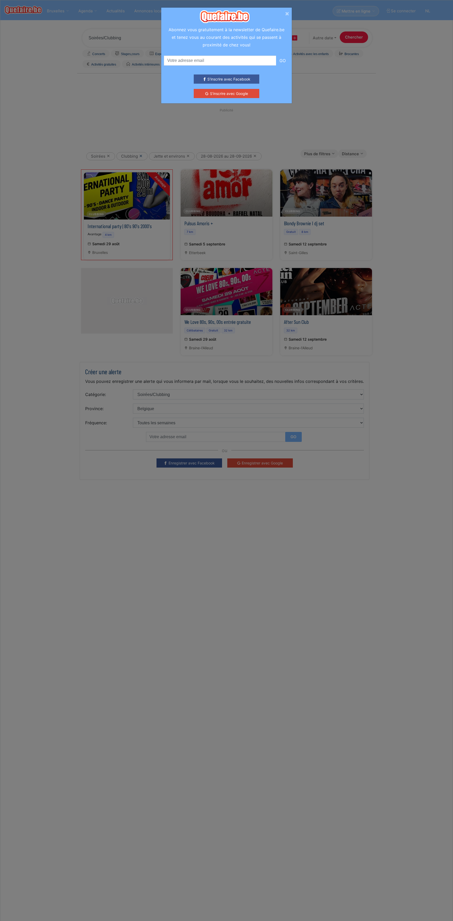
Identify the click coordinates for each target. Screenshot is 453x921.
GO (282, 60)
